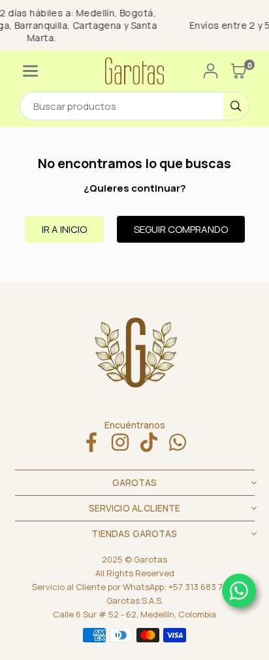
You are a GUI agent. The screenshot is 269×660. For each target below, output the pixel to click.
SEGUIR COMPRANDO (181, 229)
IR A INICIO (64, 229)
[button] (30, 71)
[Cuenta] (211, 71)
